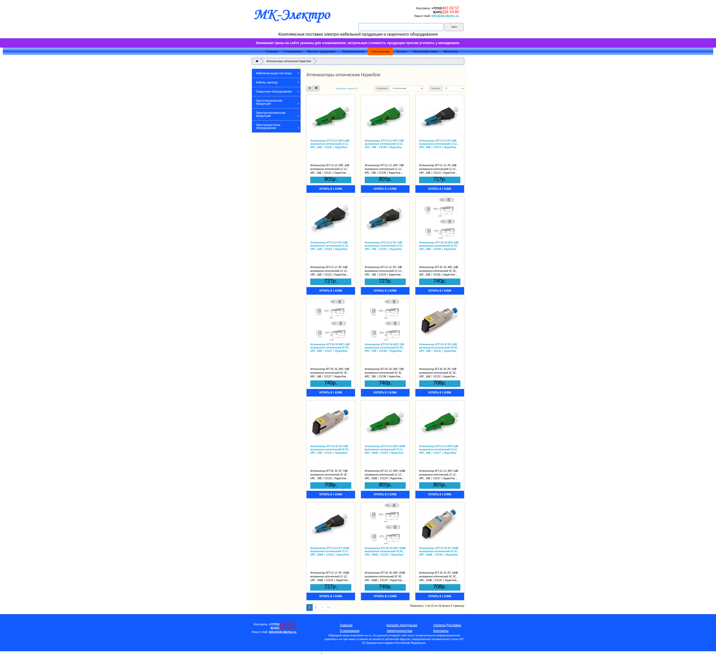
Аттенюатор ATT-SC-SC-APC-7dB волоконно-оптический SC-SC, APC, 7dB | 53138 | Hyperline (384, 348)
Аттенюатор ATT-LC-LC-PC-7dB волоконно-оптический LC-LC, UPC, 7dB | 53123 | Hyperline (384, 246)
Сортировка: (382, 88)
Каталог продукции (321, 51)
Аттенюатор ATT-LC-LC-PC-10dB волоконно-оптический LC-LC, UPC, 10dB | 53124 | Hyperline (329, 551)
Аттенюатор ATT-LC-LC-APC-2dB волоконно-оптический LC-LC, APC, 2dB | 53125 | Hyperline (329, 144)
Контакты (451, 51)
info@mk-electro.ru (445, 16)
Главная (271, 51)
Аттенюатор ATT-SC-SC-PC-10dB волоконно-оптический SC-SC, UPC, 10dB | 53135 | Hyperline (438, 551)
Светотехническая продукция (269, 102)
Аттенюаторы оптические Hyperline (288, 61)
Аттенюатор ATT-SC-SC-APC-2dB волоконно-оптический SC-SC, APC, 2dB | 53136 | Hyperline (439, 246)
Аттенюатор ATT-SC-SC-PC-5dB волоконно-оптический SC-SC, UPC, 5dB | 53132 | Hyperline (438, 348)
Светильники (380, 51)
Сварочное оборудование (274, 91)
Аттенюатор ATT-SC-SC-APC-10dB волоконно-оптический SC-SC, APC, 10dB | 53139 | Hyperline (385, 551)
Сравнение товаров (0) (346, 88)
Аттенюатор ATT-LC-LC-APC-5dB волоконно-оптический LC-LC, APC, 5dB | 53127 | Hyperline (438, 449)
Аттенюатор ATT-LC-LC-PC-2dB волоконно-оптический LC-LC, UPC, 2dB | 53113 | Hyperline (438, 144)
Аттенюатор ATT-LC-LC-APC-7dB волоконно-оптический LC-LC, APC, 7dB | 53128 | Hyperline (384, 144)
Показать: (435, 88)
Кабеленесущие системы (274, 73)
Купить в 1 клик (330, 188)
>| (328, 607)
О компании (292, 51)
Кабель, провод (266, 82)
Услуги (401, 51)
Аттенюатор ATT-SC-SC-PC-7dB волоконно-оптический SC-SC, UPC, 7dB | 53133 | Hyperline (329, 449)
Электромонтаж (353, 51)
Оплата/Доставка (425, 51)
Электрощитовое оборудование (268, 126)
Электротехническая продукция (270, 114)
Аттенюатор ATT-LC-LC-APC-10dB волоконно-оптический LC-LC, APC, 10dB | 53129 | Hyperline (385, 449)
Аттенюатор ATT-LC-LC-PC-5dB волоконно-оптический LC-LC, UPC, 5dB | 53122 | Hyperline (329, 246)
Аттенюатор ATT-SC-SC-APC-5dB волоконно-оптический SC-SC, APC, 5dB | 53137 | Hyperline (330, 348)
